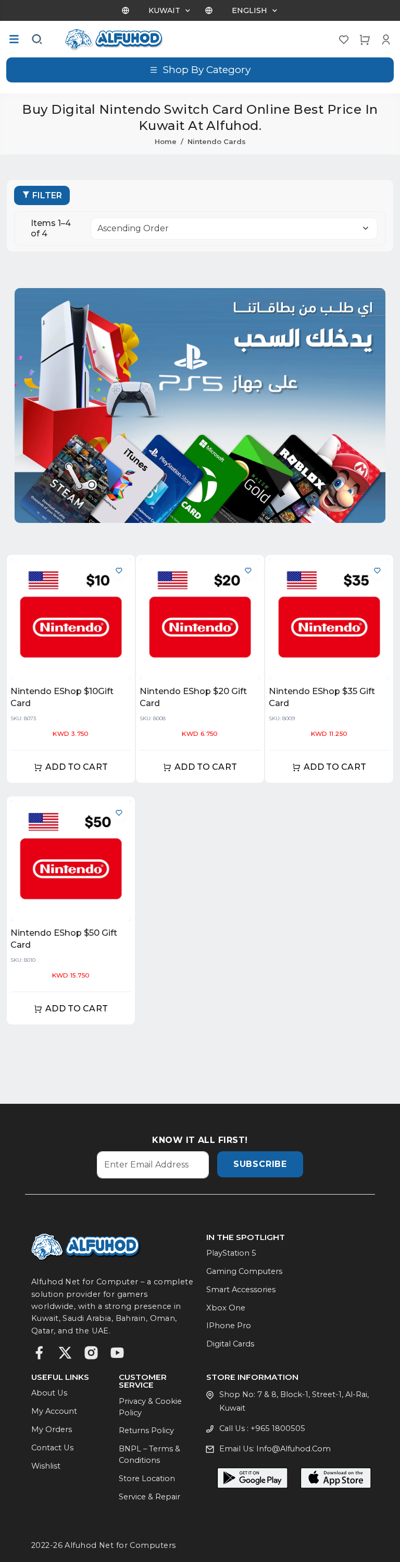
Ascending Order (133, 228)
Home (166, 141)
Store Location (147, 1478)
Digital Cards (230, 1344)
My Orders (51, 1429)
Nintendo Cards (217, 141)
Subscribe (260, 1164)
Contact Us (52, 1447)
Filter (47, 195)
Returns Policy (146, 1430)
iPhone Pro (228, 1325)
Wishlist (45, 1466)
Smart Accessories (241, 1289)
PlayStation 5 (231, 1253)
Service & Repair (149, 1496)
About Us (49, 1393)
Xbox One (225, 1308)
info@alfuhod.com (293, 1448)
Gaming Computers (244, 1271)
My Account (54, 1411)
